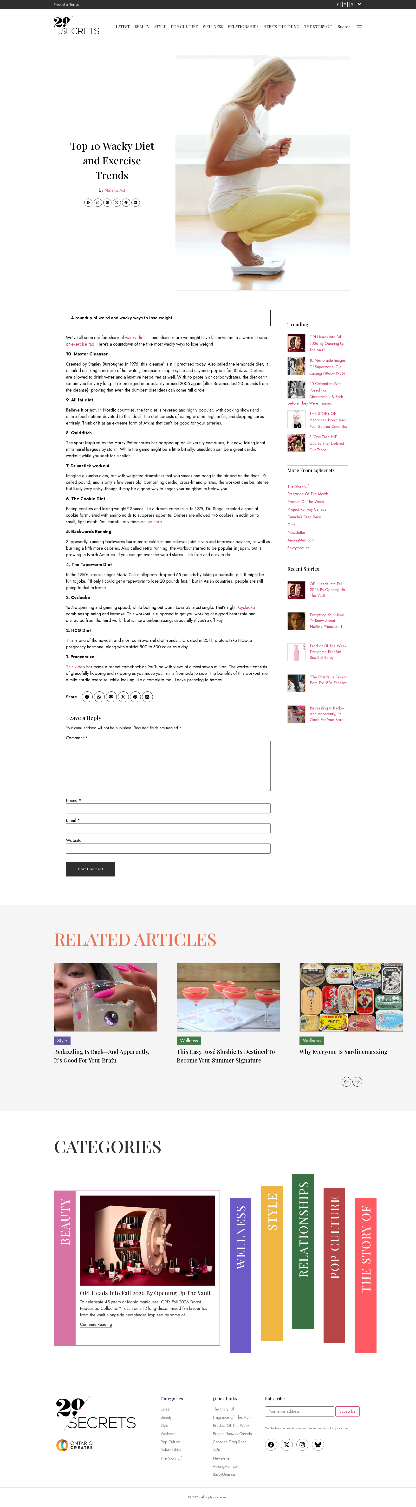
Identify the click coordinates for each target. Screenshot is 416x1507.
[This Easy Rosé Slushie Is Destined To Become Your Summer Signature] (228, 997)
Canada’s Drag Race (304, 517)
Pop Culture (184, 26)
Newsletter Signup (66, 4)
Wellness (213, 26)
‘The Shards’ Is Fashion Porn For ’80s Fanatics (329, 680)
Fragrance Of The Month (307, 494)
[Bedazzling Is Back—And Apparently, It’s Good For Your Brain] (105, 997)
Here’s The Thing (281, 26)
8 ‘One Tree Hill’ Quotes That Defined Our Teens (326, 443)
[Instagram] (302, 1445)
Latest (123, 26)
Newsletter (296, 532)
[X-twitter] (287, 1445)
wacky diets (135, 338)
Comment (77, 738)
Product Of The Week (305, 501)
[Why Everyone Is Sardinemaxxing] (351, 997)
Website (74, 840)
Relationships (243, 26)
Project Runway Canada (306, 509)
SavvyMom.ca (298, 548)
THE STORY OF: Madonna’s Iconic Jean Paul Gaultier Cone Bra (328, 420)
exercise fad (82, 344)
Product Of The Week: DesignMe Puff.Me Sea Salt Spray (329, 651)
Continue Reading (96, 1324)
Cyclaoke (246, 607)
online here (151, 522)
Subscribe (347, 1411)
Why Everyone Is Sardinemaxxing (344, 1051)
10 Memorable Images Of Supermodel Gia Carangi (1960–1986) (327, 367)
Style (160, 26)
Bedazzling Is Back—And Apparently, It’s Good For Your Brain (327, 713)
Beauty (142, 26)
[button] (88, 203)
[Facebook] (271, 1445)
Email (73, 820)
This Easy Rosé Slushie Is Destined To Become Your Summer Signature (226, 1056)
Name (73, 800)
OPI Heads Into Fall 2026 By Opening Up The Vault (326, 343)
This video (75, 667)
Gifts (291, 525)
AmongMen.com (300, 540)
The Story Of (318, 26)
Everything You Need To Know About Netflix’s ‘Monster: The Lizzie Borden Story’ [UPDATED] (328, 621)
